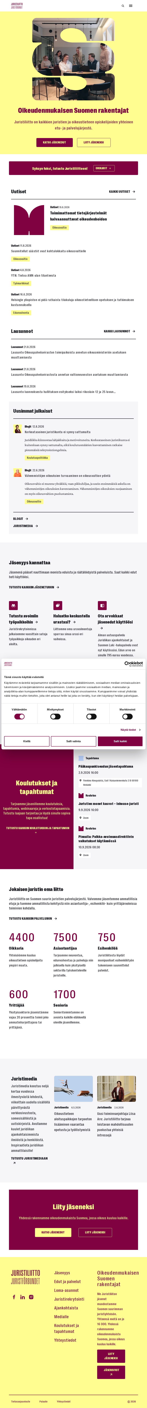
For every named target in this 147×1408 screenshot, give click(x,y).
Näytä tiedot (128, 729)
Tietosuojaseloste (20, 1401)
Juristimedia (23, 526)
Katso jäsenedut (54, 142)
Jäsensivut (111, 1370)
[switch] (55, 716)
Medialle (61, 1316)
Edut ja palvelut (67, 1281)
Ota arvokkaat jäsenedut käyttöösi (115, 619)
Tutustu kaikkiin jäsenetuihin (31, 587)
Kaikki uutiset (119, 191)
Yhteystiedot (65, 1340)
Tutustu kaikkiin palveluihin (30, 918)
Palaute (43, 1401)
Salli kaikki (120, 741)
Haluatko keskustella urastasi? (71, 619)
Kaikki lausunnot (117, 331)
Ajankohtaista (66, 1307)
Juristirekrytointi (69, 1299)
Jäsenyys (62, 1272)
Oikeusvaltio (59, 227)
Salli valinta (73, 741)
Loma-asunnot (66, 1290)
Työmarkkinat (21, 283)
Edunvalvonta (21, 312)
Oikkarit (101, 168)
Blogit (18, 519)
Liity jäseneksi (94, 142)
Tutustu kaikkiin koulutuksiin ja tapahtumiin (37, 828)
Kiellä (26, 741)
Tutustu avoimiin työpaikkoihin (23, 619)
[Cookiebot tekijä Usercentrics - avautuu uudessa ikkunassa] (127, 664)
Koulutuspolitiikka (37, 457)
